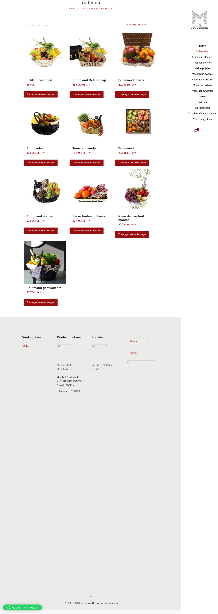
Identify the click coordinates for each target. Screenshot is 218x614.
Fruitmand (126, 148)
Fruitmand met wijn (41, 216)
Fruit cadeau (36, 148)
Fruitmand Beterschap (89, 80)
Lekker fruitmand (39, 80)
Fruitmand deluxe (131, 80)
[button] (22, 607)
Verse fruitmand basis (89, 216)
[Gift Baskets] (199, 20)
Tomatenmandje (85, 148)
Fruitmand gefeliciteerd (44, 288)
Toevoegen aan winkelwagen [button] (41, 94)
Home (72, 8)
